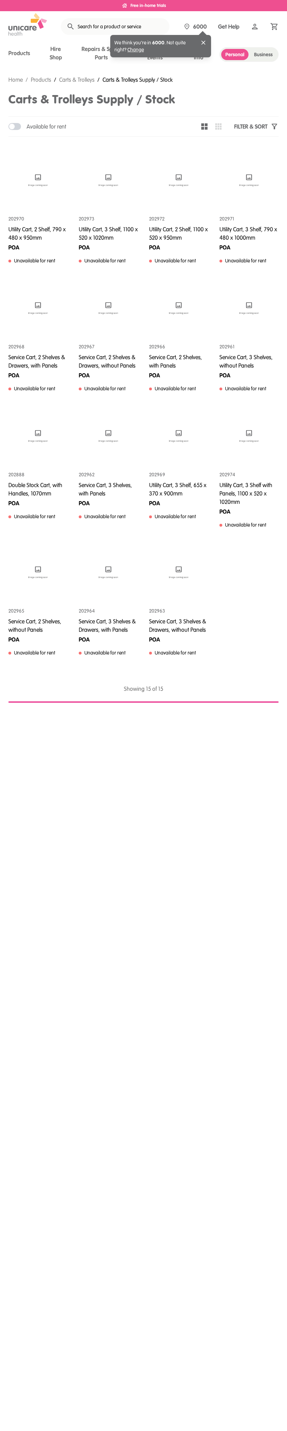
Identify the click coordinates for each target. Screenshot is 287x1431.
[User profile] (255, 26)
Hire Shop (56, 53)
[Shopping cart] (274, 26)
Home (15, 80)
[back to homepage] (27, 24)
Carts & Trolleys (76, 80)
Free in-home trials (148, 5)
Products (19, 53)
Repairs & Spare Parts (101, 53)
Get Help (228, 26)
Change (135, 49)
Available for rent (46, 126)
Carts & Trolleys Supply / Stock (138, 80)
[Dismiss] (203, 42)
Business (263, 54)
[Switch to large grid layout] (204, 126)
